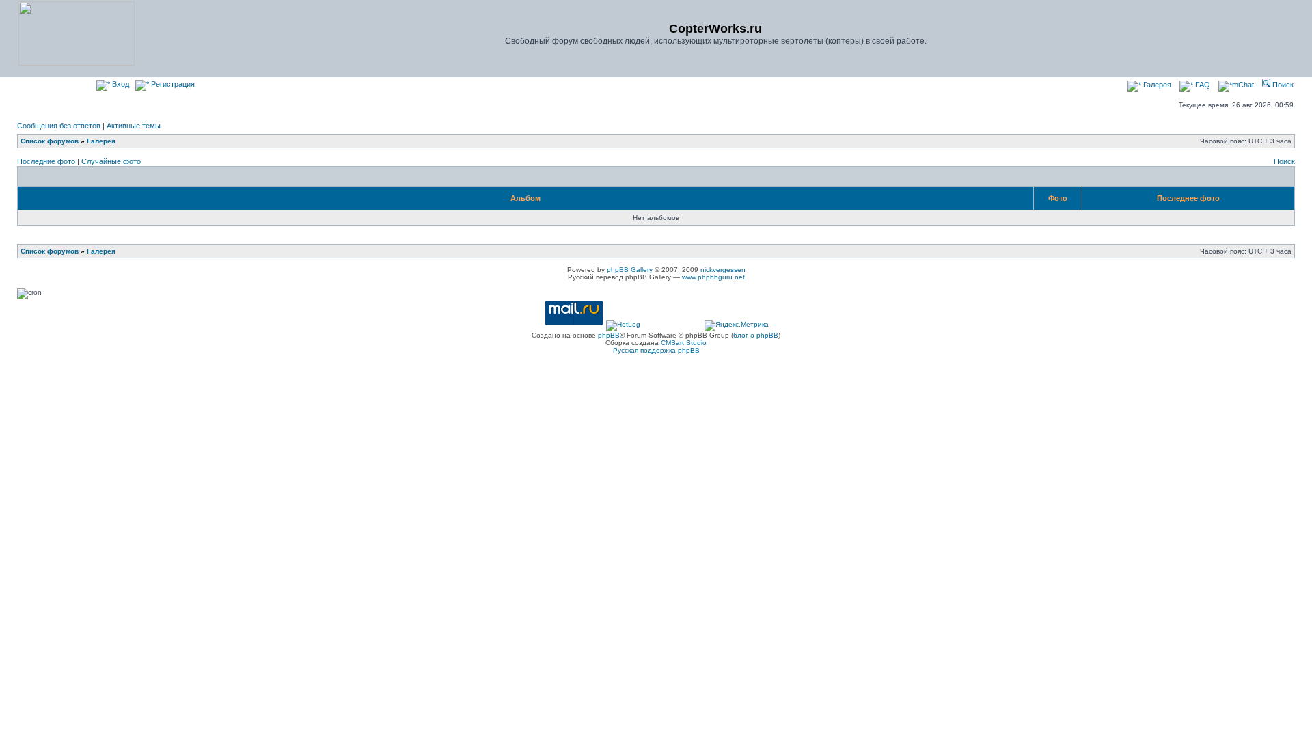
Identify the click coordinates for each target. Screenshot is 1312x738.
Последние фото (46, 161)
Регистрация (172, 84)
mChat (1243, 85)
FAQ (1201, 85)
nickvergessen (723, 269)
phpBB (609, 335)
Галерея (1156, 85)
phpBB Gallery (630, 269)
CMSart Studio (684, 342)
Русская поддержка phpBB (656, 350)
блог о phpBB (755, 335)
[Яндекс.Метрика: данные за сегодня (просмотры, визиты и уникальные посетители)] (737, 325)
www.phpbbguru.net (713, 277)
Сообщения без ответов (58, 126)
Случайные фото (111, 161)
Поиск (1282, 85)
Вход (119, 84)
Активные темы (134, 126)
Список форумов (49, 141)
